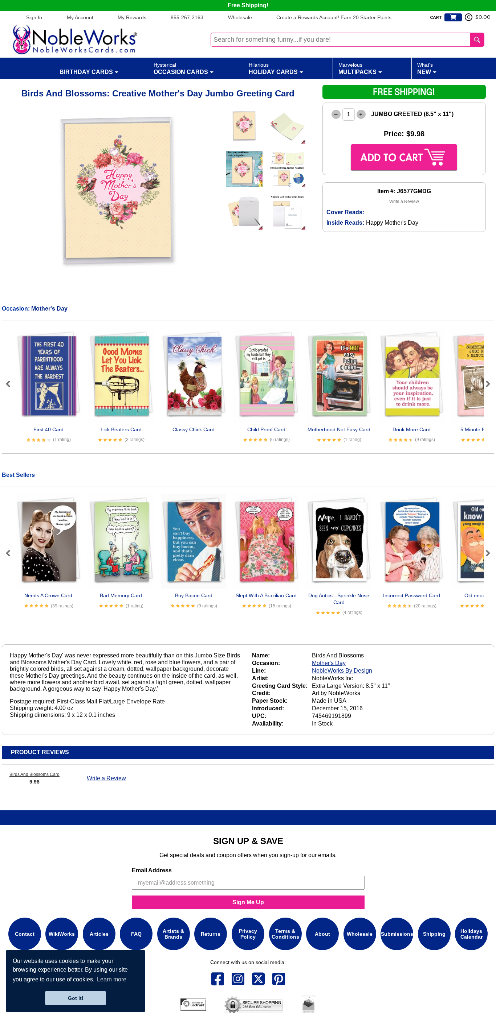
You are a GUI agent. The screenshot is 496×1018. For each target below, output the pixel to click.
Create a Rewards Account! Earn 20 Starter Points (333, 17)
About (322, 934)
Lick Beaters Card (121, 429)
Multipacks (357, 68)
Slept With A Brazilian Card (266, 595)
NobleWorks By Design (342, 671)
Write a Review (404, 201)
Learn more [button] (111, 979)
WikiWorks (62, 934)
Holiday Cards (273, 68)
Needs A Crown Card (48, 595)
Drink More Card (412, 429)
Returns (210, 934)
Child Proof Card (266, 429)
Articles (99, 934)
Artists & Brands (173, 934)
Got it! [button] (76, 998)
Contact (24, 934)
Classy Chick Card (193, 429)
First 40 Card (48, 429)
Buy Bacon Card (193, 595)
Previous (11, 383)
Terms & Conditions (285, 934)
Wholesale (240, 17)
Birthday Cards (86, 72)
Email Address (152, 870)
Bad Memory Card (121, 595)
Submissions (397, 934)
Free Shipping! (248, 5)
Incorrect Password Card (411, 595)
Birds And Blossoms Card (34, 774)
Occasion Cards (181, 68)
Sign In (34, 17)
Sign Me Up (248, 902)
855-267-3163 (187, 17)
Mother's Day (49, 309)
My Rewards (132, 17)
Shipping (434, 934)
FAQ (136, 934)
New (425, 68)
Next (484, 383)
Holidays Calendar (471, 934)
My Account (80, 17)
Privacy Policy (248, 934)
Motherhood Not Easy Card (339, 429)
